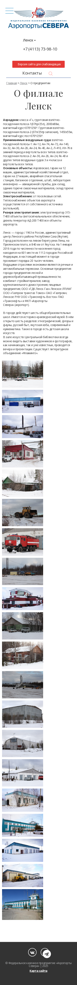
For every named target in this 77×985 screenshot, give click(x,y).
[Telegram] (45, 952)
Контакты (32, 73)
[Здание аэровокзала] (22, 904)
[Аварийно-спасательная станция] (22, 772)
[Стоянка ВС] (22, 684)
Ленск (28, 40)
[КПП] (22, 453)
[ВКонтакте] (32, 952)
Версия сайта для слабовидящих (38, 64)
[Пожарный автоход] (22, 542)
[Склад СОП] (22, 655)
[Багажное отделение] (22, 800)
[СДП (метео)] (22, 598)
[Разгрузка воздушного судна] (22, 571)
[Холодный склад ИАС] (22, 743)
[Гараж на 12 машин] (22, 850)
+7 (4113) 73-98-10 (40, 49)
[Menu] (9, 10)
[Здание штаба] (22, 374)
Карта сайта (38, 971)
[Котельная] (22, 426)
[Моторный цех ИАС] (22, 483)
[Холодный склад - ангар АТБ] (22, 714)
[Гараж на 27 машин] (22, 875)
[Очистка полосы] (22, 512)
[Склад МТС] (22, 625)
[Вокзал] (22, 825)
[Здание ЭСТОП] (22, 401)
